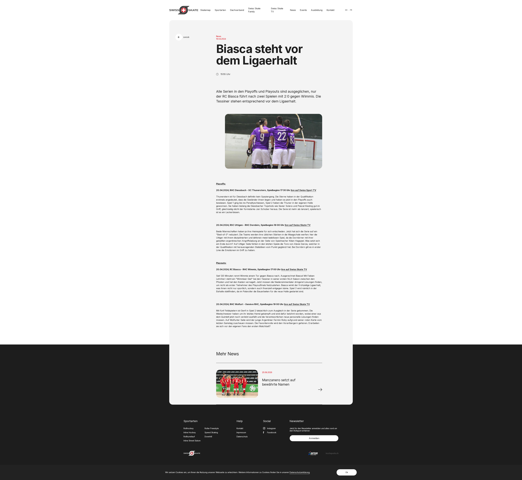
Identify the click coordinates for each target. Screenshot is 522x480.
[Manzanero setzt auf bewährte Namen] (320, 389)
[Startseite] (183, 10)
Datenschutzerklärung (300, 472)
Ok (346, 472)
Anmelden (314, 438)
